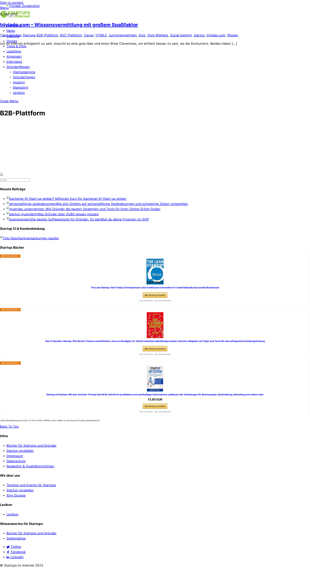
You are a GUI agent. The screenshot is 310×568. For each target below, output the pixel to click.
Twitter (15, 547)
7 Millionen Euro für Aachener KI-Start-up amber (89, 199)
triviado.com (216, 35)
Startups (29, 35)
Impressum (14, 456)
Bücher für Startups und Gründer (31, 445)
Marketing (20, 87)
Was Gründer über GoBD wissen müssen (68, 214)
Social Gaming (181, 35)
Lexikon (19, 93)
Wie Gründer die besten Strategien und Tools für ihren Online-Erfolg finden (103, 209)
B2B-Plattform (47, 35)
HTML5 (101, 35)
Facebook (18, 552)
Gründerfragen (24, 77)
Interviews (14, 62)
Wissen (232, 35)
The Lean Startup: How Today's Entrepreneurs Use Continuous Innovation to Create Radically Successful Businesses (155, 287)
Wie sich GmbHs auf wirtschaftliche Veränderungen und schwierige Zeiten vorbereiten (122, 204)
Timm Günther (11, 35)
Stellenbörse (16, 538)
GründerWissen (18, 67)
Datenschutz (16, 461)
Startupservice (24, 72)
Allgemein (14, 56)
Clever (89, 35)
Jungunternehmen (122, 35)
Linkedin (17, 557)
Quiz (142, 35)
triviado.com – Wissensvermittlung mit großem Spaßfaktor (69, 25)
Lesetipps (13, 51)
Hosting (19, 82)
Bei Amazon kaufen (155, 295)
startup (199, 35)
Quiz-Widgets (157, 35)
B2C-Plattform (71, 35)
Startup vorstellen (20, 451)
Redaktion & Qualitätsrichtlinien (30, 466)
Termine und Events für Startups (31, 485)
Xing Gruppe (16, 495)
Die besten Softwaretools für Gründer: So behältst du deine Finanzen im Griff (90, 219)
